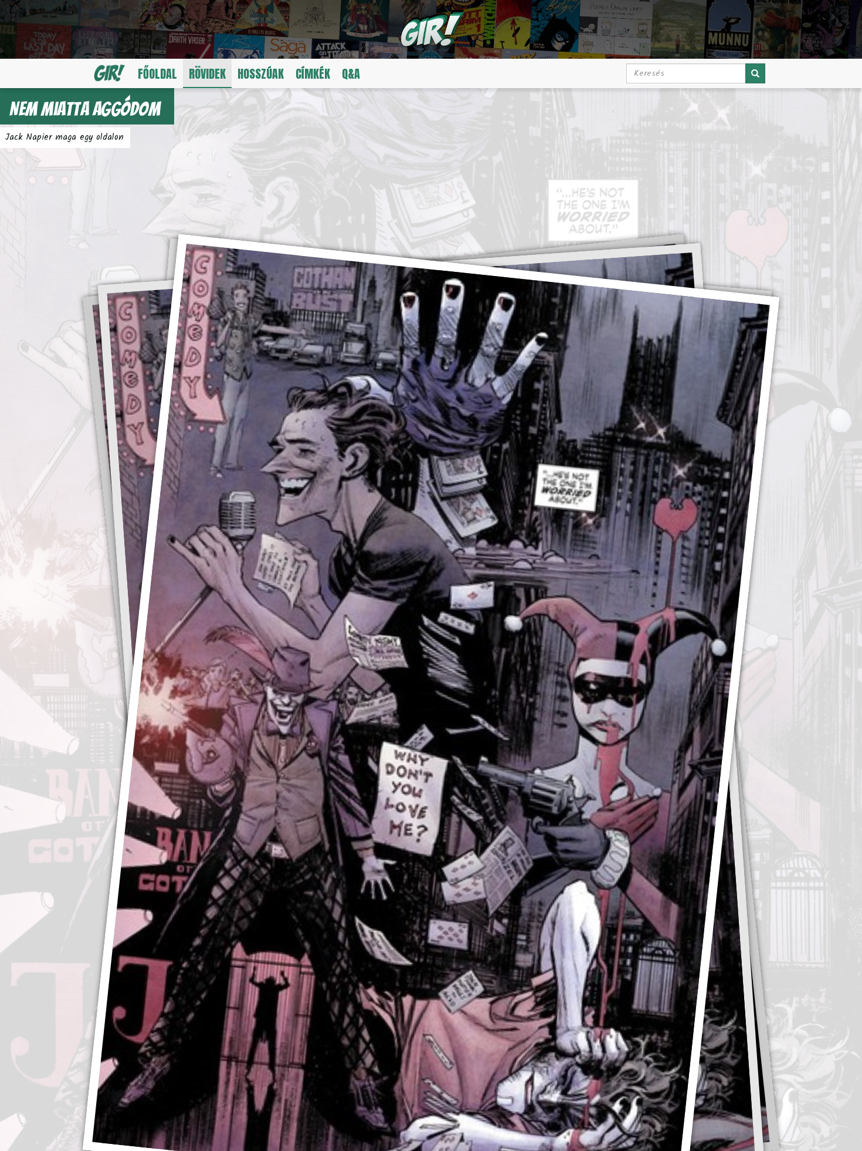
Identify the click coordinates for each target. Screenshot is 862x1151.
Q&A (351, 74)
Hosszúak (260, 74)
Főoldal (157, 74)
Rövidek (207, 74)
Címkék (313, 74)
